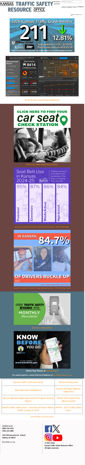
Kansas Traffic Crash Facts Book (28, 382)
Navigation (80, 7)
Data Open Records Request (28, 390)
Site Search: (56, 1)
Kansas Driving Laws (68, 382)
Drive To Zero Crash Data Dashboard (42, 100)
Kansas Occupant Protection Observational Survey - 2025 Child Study (42, 227)
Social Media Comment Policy (42, 417)
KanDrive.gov (52, 371)
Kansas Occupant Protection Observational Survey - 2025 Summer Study (42, 288)
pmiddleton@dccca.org (62, 375)
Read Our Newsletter (42, 328)
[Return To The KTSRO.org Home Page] (26, 12)
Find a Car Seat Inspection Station (42, 164)
